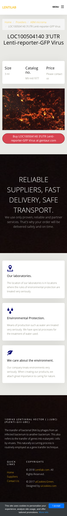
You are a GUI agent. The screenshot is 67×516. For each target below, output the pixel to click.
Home (8, 22)
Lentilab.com (42, 469)
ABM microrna (38, 22)
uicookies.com (48, 486)
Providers (21, 22)
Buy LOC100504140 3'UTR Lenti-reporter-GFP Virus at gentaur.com (33, 138)
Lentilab (9, 7)
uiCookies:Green (44, 481)
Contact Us (13, 481)
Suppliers (12, 476)
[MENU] (62, 6)
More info (43, 512)
